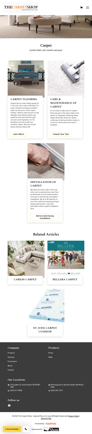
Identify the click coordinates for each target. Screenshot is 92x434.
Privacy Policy (73, 416)
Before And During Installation (45, 217)
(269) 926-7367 (57, 390)
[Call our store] (26, 429)
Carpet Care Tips (61, 134)
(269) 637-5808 (16, 390)
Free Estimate (11, 429)
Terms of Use (46, 418)
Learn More (18, 134)
